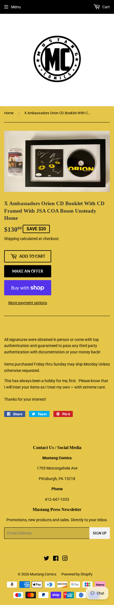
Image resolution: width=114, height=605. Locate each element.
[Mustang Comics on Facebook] (56, 559)
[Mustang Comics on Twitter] (46, 559)
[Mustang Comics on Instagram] (65, 559)
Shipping (11, 238)
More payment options (27, 303)
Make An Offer (27, 271)
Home (9, 113)
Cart (106, 7)
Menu (16, 7)
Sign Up (99, 533)
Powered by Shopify (76, 574)
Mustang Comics (43, 574)
